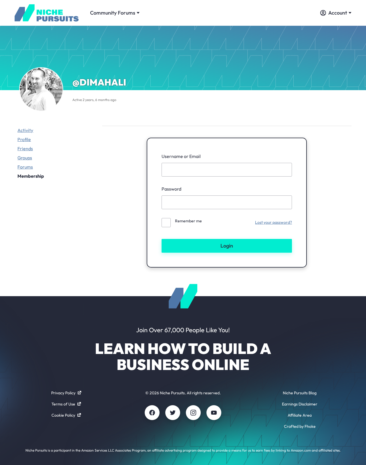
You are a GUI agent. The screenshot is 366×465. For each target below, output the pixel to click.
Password (171, 189)
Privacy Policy (63, 392)
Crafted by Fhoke (300, 426)
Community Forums (112, 12)
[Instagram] (193, 412)
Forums (25, 167)
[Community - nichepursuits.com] (47, 12)
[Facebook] (152, 412)
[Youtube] (213, 412)
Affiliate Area (300, 415)
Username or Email (181, 156)
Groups (24, 158)
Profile (24, 139)
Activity (25, 130)
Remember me (188, 220)
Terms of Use (63, 404)
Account (337, 12)
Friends (25, 148)
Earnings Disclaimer (299, 404)
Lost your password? (273, 222)
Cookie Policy (63, 415)
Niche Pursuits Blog (300, 392)
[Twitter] (172, 412)
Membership (30, 176)
